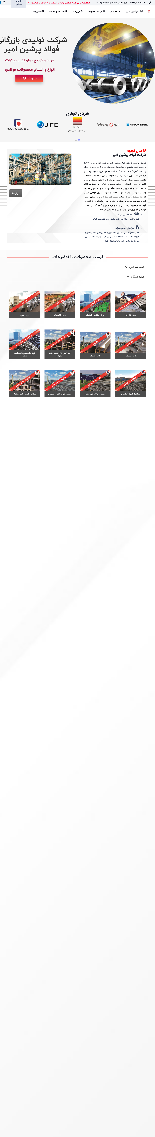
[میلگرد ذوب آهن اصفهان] (60, 383)
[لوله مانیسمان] (24, 344)
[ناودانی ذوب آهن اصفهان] (24, 383)
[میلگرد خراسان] (95, 383)
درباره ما (15, 193)
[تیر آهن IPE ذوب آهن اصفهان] (60, 344)
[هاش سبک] (95, 345)
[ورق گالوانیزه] (60, 304)
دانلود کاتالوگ (29, 78)
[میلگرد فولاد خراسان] (130, 383)
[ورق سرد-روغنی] (24, 304)
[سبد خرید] (7, 11)
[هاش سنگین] (130, 345)
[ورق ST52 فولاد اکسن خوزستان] (130, 304)
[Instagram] (3, 2)
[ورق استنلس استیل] (95, 304)
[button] (14, 11)
